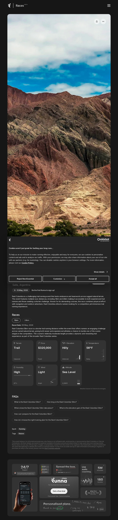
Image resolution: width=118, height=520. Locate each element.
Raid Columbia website (52, 448)
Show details (99, 272)
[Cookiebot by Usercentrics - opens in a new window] (99, 240)
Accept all (93, 279)
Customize (57, 279)
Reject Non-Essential (25, 279)
